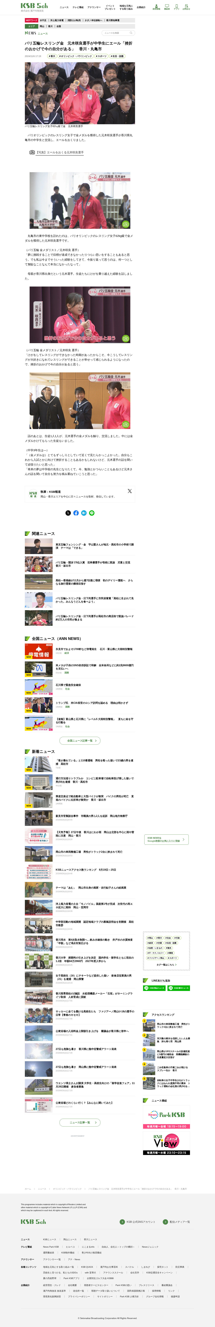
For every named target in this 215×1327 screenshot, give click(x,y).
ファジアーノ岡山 (156, 958)
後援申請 (175, 1296)
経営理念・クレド (52, 1285)
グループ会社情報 (155, 1296)
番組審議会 (167, 1285)
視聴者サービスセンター (96, 1285)
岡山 (42, 26)
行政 (178, 938)
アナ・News (74, 1259)
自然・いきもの (155, 948)
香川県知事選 (112, 20)
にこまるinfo (88, 1247)
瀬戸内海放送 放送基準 (54, 1291)
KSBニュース (49, 1239)
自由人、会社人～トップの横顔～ (118, 1247)
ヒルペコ (70, 1247)
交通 (160, 943)
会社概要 (72, 1285)
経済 (151, 943)
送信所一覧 (78, 1291)
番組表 (167, 9)
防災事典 (179, 1267)
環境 (171, 953)
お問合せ (186, 9)
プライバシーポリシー (79, 1296)
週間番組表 (48, 1252)
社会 (169, 938)
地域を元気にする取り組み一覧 (58, 1267)
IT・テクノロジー (156, 953)
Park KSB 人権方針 (129, 1296)
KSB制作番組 (67, 1252)
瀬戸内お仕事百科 (109, 1267)
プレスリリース (146, 1285)
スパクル (129, 1267)
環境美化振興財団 (52, 1296)
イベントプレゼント (110, 7)
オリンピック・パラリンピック (76, 56)
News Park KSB (51, 1247)
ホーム (28, 1189)
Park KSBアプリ (72, 1278)
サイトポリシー (105, 1296)
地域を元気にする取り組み (126, 7)
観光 (169, 948)
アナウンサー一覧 (52, 1259)
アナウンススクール (113, 1272)
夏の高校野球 (49, 1278)
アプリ (176, 9)
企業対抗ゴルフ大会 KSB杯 (100, 1278)
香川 (50, 26)
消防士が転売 (74, 20)
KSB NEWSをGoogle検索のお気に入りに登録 (164, 839)
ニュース (64, 7)
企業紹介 (141, 7)
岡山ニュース (70, 1239)
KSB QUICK (87, 1267)
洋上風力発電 (57, 20)
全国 (59, 26)
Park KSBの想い (124, 1285)
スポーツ (102, 56)
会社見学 (134, 1272)
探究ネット (162, 1267)
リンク (171, 1291)
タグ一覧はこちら (165, 964)
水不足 (43, 20)
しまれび (145, 1267)
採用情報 (156, 9)
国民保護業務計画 (136, 1291)
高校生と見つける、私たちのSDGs (60, 1272)
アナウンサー (94, 7)
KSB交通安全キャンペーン (159, 1272)
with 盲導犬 (90, 1272)
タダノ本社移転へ (93, 20)
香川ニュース (90, 1239)
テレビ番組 (78, 7)
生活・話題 (118, 56)
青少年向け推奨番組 (92, 1252)
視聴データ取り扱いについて (105, 1291)
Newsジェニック (150, 1247)
